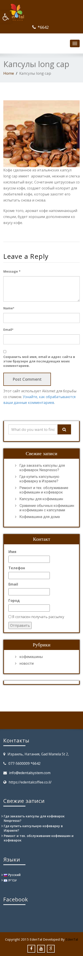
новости (26, 663)
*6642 (43, 27)
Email (8, 329)
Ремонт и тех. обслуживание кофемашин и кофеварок (43, 489)
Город (14, 600)
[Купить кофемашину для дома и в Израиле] (41, 12)
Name (8, 308)
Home (8, 73)
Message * (12, 271)
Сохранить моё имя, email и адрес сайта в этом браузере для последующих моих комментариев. (39, 361)
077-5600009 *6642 (24, 763)
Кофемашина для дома (39, 516)
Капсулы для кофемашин (41, 499)
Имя (12, 551)
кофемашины (31, 656)
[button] (6, 17)
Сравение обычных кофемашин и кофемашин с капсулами (46, 507)
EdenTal (72, 939)
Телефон (16, 567)
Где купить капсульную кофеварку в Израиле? (39, 478)
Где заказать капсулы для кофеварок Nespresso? (42, 467)
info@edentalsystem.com (29, 772)
